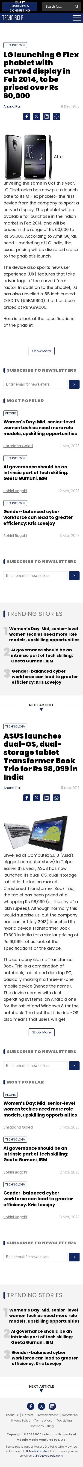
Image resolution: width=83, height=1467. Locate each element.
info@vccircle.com (49, 1456)
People (10, 413)
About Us (12, 1415)
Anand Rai (12, 106)
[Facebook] (26, 116)
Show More (41, 350)
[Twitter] (36, 116)
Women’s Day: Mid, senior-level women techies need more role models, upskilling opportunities (40, 428)
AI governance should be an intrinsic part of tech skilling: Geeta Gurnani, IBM (35, 473)
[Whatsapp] (56, 116)
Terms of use (43, 1420)
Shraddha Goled (18, 446)
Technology (15, 45)
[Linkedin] (46, 116)
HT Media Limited (37, 1451)
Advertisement (47, 1415)
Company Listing (42, 1426)
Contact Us (70, 1415)
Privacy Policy (20, 1420)
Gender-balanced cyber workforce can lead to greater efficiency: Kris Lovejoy (38, 518)
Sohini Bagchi (15, 491)
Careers (27, 1415)
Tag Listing (64, 1420)
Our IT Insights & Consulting (19, 6)
